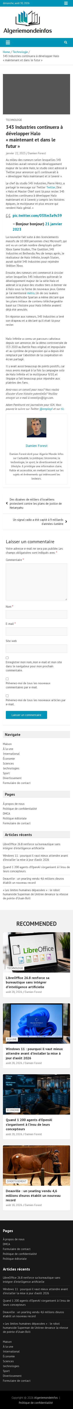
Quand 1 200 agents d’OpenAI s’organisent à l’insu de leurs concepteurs (29, 1124)
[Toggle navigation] (8, 42)
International (11, 754)
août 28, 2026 (14, 992)
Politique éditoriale (15, 818)
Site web (11, 641)
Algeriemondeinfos (46, 1397)
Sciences (8, 763)
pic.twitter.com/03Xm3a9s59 (37, 215)
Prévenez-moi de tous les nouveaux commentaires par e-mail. (28, 685)
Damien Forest (37, 153)
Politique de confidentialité (20, 808)
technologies (11, 768)
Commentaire (15, 560)
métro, (31, 293)
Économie (9, 758)
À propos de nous (14, 804)
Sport (6, 773)
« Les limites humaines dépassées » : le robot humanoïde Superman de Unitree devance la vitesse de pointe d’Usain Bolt (35, 894)
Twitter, (51, 187)
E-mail (11, 624)
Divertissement (12, 778)
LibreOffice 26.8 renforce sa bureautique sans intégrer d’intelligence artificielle (27, 982)
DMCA (6, 813)
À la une (8, 749)
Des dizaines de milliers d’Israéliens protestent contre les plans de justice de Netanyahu (36, 503)
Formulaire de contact (17, 783)
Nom (9, 606)
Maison (7, 744)
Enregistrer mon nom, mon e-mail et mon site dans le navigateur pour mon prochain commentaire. (34, 666)
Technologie (14, 120)
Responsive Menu (66, 3)
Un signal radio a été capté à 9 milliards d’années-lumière (38, 522)
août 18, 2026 (14, 1205)
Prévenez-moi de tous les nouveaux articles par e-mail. (36, 702)
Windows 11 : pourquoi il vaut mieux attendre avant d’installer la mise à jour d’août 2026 (34, 1053)
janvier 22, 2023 (16, 153)
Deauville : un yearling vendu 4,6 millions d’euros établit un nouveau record (33, 1195)
